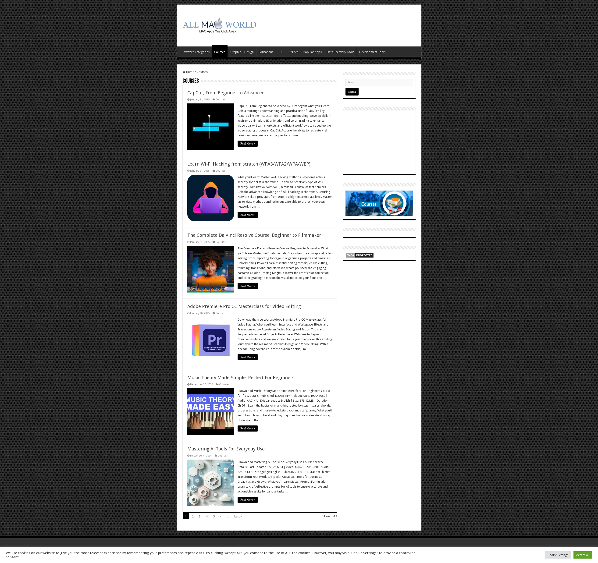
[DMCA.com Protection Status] (359, 255)
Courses (219, 52)
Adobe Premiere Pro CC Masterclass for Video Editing (244, 306)
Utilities (293, 52)
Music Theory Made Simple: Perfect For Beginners (240, 377)
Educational (266, 52)
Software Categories (196, 52)
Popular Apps (312, 52)
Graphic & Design (242, 52)
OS (281, 52)
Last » (238, 516)
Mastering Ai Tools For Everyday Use (226, 449)
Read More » (247, 143)
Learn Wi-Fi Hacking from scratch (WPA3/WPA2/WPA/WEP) (248, 164)
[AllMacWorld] (219, 25)
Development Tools (372, 52)
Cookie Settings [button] (558, 555)
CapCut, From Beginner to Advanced (226, 93)
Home (189, 72)
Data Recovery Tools (340, 52)
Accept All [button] (582, 555)
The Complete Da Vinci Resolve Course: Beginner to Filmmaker (254, 235)
